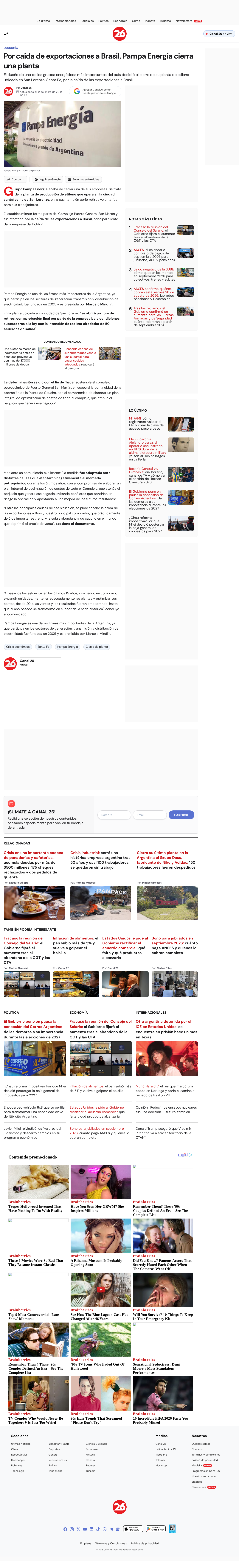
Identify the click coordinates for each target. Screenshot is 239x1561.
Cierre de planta (97, 647)
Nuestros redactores (204, 1476)
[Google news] (118, 1529)
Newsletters (203, 1487)
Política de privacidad (205, 1460)
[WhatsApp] (104, 1529)
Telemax (160, 1460)
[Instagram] (72, 1529)
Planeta (90, 1460)
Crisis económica (18, 647)
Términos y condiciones (206, 1454)
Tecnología (17, 1471)
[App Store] (133, 1529)
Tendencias (55, 1471)
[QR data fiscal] (172, 1532)
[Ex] (78, 1529)
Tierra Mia (161, 1454)
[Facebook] (65, 1529)
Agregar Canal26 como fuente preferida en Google (99, 91)
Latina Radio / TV (166, 1449)
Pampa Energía (67, 647)
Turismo (90, 1471)
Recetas (91, 1465)
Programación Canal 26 (206, 1471)
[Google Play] (156, 1529)
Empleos (197, 1481)
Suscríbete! (181, 815)
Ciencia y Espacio (96, 1443)
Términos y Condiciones (111, 1543)
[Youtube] (85, 1529)
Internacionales (151, 1012)
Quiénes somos (201, 1443)
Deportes (54, 1449)
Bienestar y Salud (59, 1443)
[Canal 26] (119, 1507)
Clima (14, 1449)
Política (11, 1012)
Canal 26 (26, 87)
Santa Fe (43, 647)
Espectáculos (19, 1454)
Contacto (197, 1449)
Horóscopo (17, 1460)
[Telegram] (111, 1529)
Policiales (16, 1465)
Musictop (161, 1465)
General (53, 1454)
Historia (90, 1454)
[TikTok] (98, 1529)
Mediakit (201, 1465)
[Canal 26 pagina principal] (120, 40)
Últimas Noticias (20, 1443)
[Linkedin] (91, 1529)
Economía (11, 48)
